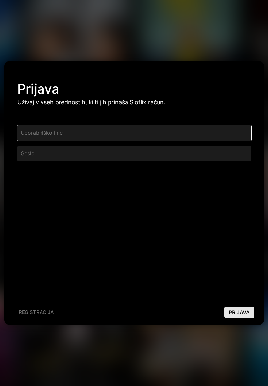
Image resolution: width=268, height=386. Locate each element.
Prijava (239, 312)
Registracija (36, 312)
